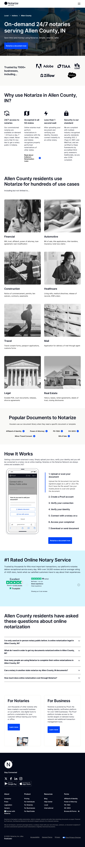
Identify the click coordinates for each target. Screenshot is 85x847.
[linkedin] (16, 778)
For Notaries (28, 805)
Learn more (13, 727)
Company (7, 798)
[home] (11, 4)
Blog (45, 798)
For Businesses (29, 808)
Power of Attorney (70, 802)
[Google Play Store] (10, 783)
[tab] (63, 482)
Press (6, 802)
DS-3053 (67, 808)
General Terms (47, 837)
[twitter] (6, 778)
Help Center (48, 802)
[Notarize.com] (8, 764)
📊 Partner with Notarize (9, 812)
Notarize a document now (16, 46)
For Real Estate (29, 811)
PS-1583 (67, 805)
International (48, 808)
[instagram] (20, 778)
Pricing (26, 798)
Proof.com (8, 838)
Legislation (8, 805)
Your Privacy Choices (73, 837)
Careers (7, 808)
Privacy (57, 837)
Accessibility (34, 837)
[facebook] (11, 778)
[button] (79, 3)
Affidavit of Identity (71, 798)
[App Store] (25, 783)
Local (46, 805)
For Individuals (29, 802)
